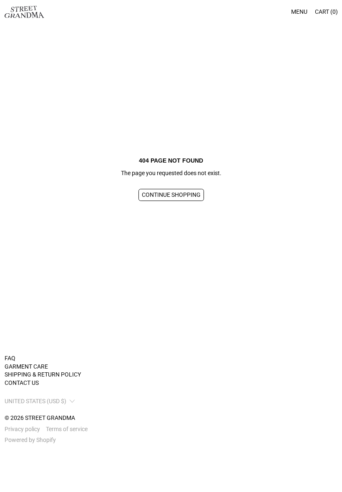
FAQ (10, 358)
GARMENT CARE (26, 366)
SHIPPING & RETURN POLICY (43, 374)
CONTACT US (22, 382)
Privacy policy (22, 429)
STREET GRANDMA (50, 417)
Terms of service (67, 429)
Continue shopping (171, 194)
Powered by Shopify (30, 440)
